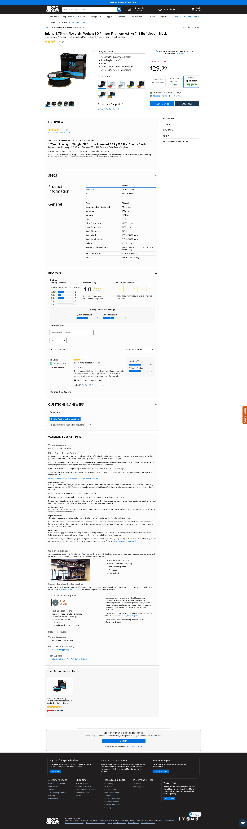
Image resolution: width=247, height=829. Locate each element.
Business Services (111, 802)
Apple (109, 16)
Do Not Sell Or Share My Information (149, 820)
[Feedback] (244, 414)
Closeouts (137, 783)
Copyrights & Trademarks (117, 823)
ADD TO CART (162, 103)
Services (121, 16)
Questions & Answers (66, 404)
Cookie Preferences (148, 823)
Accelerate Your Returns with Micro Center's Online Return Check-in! (73, 479)
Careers (107, 796)
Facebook (179, 819)
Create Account (134, 746)
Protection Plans (54, 798)
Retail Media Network (112, 805)
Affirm (78, 796)
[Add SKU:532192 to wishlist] (65, 681)
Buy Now (187, 103)
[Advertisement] (123, 723)
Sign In (123, 741)
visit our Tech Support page (71, 589)
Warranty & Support (65, 437)
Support (162, 16)
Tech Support (138, 786)
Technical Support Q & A (62, 649)
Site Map (107, 808)
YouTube (192, 819)
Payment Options (83, 792)
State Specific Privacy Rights (109, 820)
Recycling (51, 796)
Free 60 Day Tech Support (109, 109)
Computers (96, 16)
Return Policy (53, 786)
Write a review (53, 132)
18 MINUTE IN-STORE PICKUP (187, 16)
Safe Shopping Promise (57, 792)
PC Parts (81, 16)
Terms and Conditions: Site (74, 823)
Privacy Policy (169, 820)
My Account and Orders (57, 783)
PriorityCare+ (137, 16)
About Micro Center (71, 820)
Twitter (184, 819)
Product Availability (83, 786)
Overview (56, 122)
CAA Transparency (127, 820)
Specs (52, 175)
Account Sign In (133, 823)
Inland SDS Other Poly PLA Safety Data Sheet (71, 659)
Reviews (54, 273)
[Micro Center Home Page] (52, 8)
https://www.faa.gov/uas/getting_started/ (128, 541)
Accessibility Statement (89, 820)
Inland (47, 27)
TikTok (196, 819)
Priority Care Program (130, 616)
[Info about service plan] (122, 104)
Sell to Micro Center (112, 798)
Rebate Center (110, 789)
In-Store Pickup (82, 783)
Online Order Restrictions (86, 789)
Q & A (166, 135)
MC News (151, 16)
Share (194, 27)
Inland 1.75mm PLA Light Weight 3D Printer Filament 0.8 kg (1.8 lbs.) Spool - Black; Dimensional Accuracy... (59, 700)
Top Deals (67, 16)
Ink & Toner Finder (111, 792)
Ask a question (65, 132)
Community (108, 783)
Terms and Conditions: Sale (95, 823)
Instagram (188, 819)
